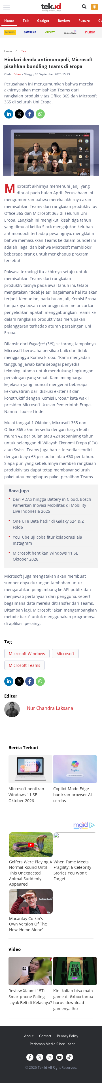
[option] (30, 779)
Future (84, 20)
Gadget (43, 20)
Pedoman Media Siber (47, 1043)
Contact (45, 1035)
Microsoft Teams (24, 665)
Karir (71, 1043)
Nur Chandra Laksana (50, 708)
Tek (26, 20)
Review (64, 20)
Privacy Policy (67, 1035)
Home (9, 20)
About (28, 1035)
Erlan (18, 74)
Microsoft (65, 653)
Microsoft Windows (27, 653)
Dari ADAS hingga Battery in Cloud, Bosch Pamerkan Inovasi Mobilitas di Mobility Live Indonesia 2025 (52, 505)
